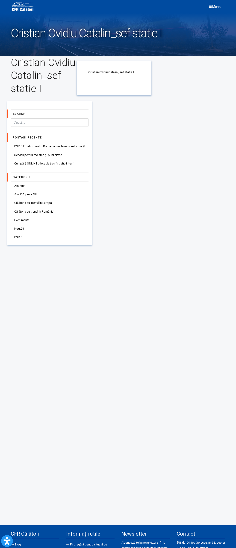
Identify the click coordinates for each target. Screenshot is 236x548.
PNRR (18, 237)
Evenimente (22, 220)
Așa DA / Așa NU (25, 194)
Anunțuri (19, 185)
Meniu (216, 7)
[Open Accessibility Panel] (7, 541)
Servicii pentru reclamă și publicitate (38, 155)
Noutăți (19, 228)
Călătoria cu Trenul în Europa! (33, 203)
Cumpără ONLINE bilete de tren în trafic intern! (44, 163)
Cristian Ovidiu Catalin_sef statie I (111, 72)
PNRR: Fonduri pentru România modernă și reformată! (49, 146)
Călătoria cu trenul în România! (34, 211)
